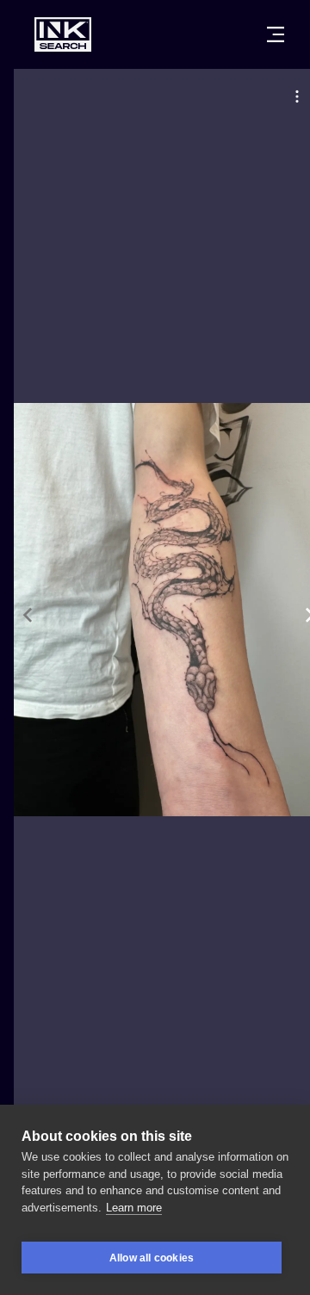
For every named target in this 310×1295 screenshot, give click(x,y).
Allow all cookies (151, 1258)
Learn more (134, 1207)
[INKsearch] (62, 34)
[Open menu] (275, 34)
